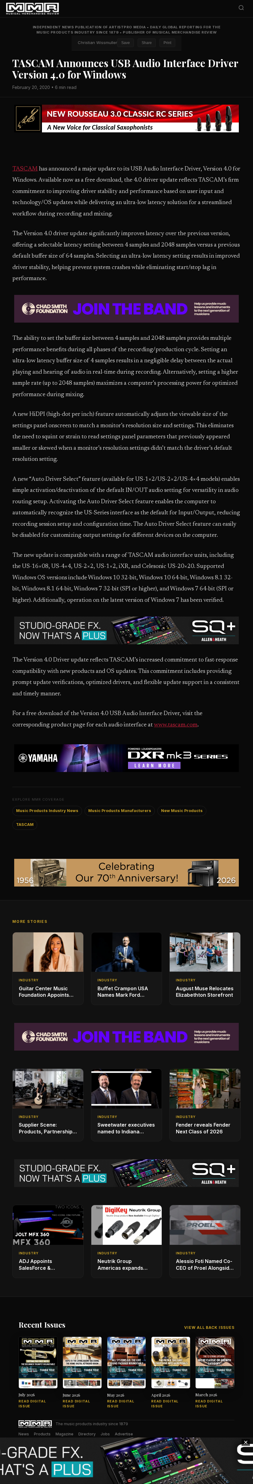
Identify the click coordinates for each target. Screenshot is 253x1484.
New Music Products (182, 810)
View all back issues (209, 1327)
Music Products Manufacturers (119, 810)
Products (42, 1434)
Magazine (64, 1434)
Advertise (124, 1434)
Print (167, 43)
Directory (87, 1434)
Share (147, 43)
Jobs (105, 1434)
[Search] (241, 8)
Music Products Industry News (47, 810)
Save (125, 43)
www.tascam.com (175, 725)
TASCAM (25, 169)
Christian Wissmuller (97, 42)
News (24, 1434)
